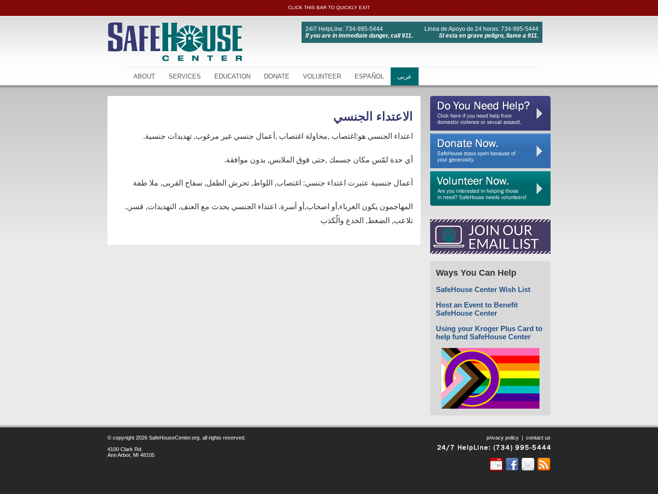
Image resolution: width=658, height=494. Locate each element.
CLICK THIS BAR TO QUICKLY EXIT (329, 7)
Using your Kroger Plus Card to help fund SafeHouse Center (489, 332)
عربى (404, 76)
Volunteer (322, 76)
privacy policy (503, 438)
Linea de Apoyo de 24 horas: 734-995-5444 (481, 29)
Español (369, 76)
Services (185, 76)
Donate (277, 76)
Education (232, 76)
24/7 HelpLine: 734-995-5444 (344, 29)
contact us (538, 438)
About (144, 76)
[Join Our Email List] (490, 251)
